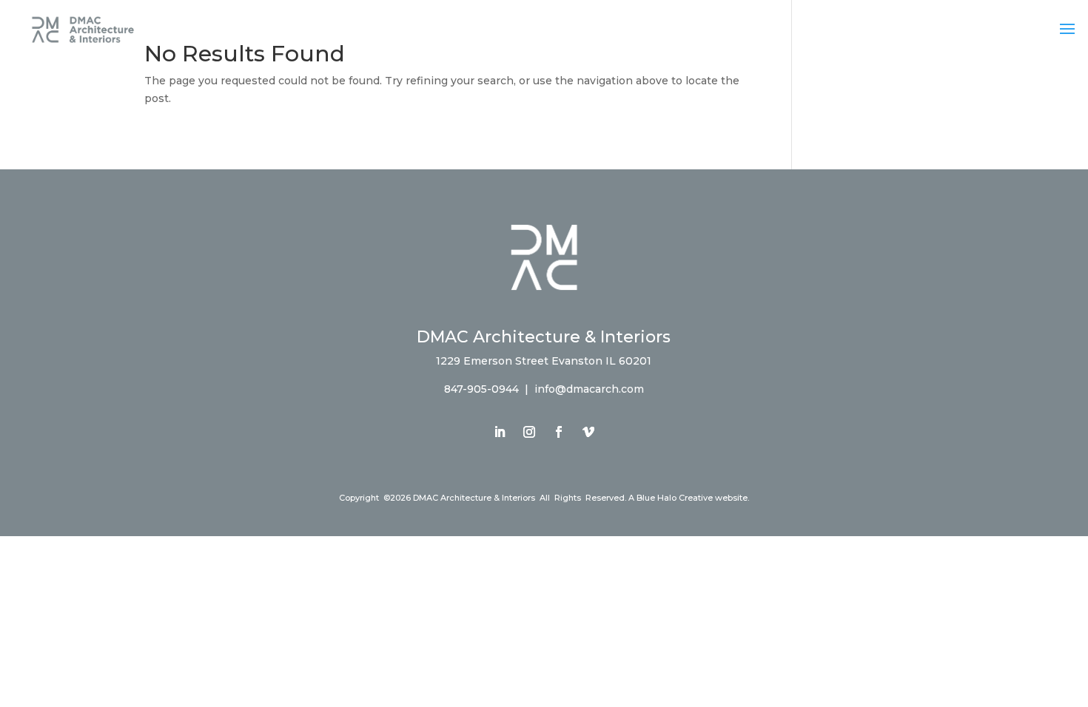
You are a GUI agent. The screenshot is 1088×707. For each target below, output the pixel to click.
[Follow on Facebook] (559, 432)
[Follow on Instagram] (529, 432)
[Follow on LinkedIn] (499, 432)
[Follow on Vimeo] (588, 432)
